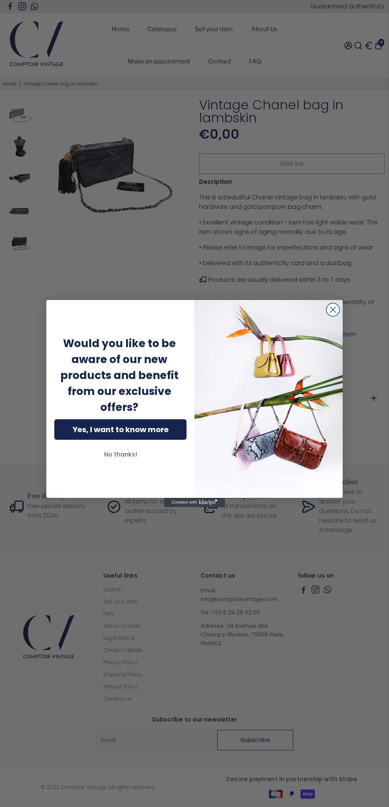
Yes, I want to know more (121, 429)
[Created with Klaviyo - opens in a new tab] (194, 502)
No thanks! (120, 454)
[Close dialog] (333, 309)
